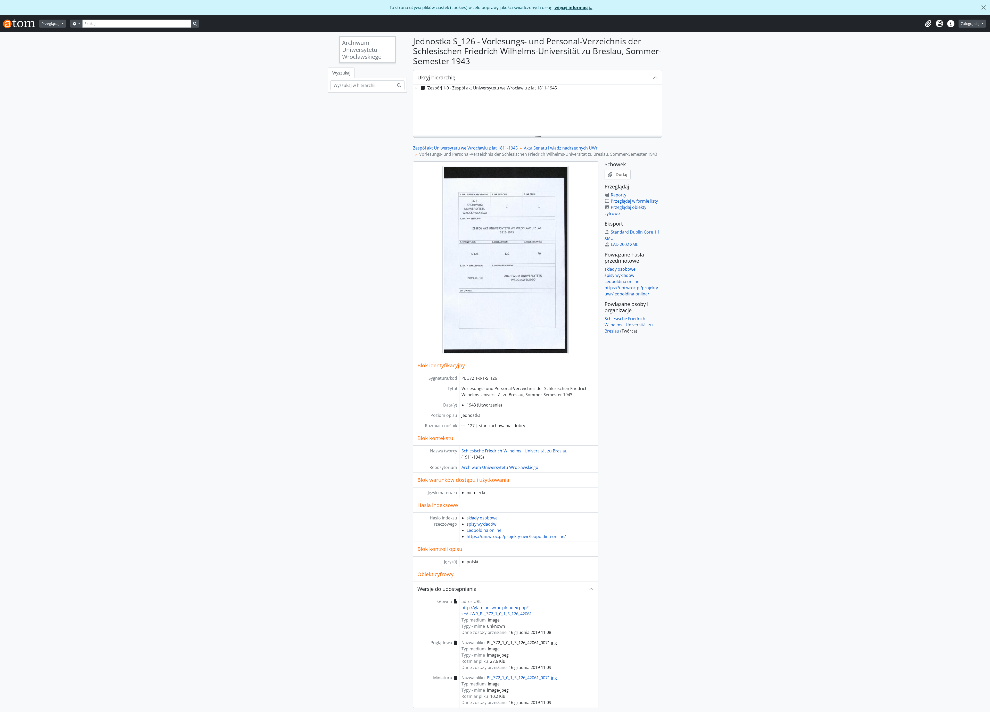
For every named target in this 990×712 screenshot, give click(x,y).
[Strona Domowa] (21, 23)
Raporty (618, 195)
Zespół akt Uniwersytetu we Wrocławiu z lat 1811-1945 (465, 148)
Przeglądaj (51, 23)
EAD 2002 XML (624, 244)
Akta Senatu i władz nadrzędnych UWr (561, 148)
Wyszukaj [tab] (341, 73)
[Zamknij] (983, 7)
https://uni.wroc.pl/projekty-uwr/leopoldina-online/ (516, 536)
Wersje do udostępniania (446, 588)
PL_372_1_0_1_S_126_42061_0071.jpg (522, 678)
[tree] (537, 110)
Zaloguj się (970, 23)
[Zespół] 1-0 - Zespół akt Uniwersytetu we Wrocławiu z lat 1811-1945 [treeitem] (491, 88)
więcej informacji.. (573, 7)
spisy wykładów (481, 524)
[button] (928, 23)
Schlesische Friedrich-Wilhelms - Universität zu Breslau (514, 451)
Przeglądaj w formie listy (634, 201)
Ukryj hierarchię (436, 77)
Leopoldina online (484, 530)
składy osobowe (482, 518)
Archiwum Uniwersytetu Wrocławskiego (499, 467)
